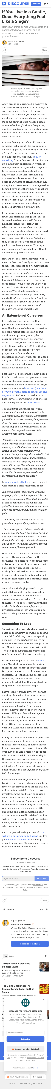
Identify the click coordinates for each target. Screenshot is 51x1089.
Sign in (45, 4)
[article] (25, 971)
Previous (10, 909)
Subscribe (36, 4)
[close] (43, 999)
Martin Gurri (18, 976)
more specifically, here (17, 482)
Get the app (38, 1077)
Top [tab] (5, 956)
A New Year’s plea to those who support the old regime (16, 971)
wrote (40, 660)
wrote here (34, 402)
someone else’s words (18, 839)
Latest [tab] (12, 956)
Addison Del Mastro (16, 41)
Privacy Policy (30, 1060)
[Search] (46, 956)
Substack (12, 1083)
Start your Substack (19, 1077)
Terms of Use (38, 885)
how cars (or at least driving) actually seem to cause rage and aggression (24, 392)
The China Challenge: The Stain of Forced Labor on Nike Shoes (18, 989)
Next (42, 909)
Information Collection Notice (27, 887)
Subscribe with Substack (27, 1049)
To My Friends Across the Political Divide (16, 965)
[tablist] (9, 956)
